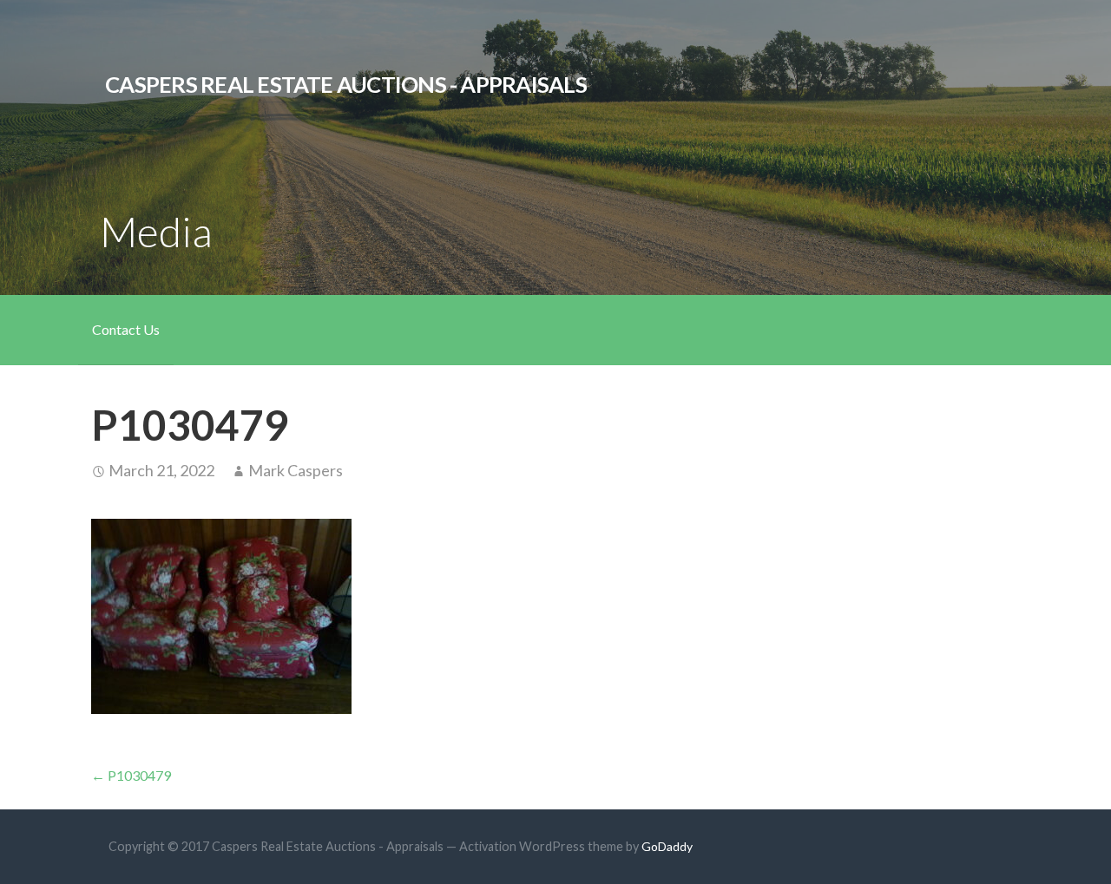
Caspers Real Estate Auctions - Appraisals (346, 84)
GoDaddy (667, 846)
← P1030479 (131, 775)
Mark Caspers (295, 470)
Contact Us (126, 329)
